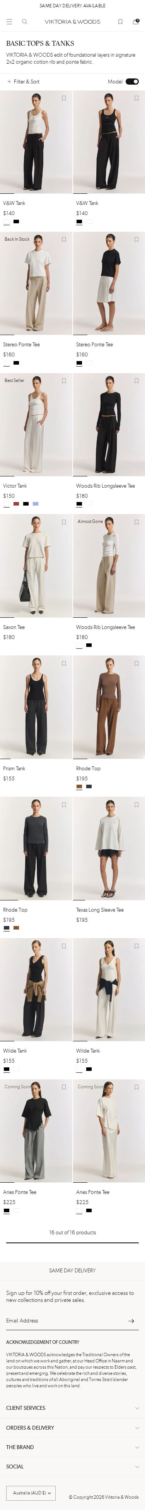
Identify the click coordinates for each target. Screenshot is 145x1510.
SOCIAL (15, 1467)
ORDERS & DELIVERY (30, 1428)
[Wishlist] (120, 22)
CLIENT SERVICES (25, 1408)
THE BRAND (20, 1447)
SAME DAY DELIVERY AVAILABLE (72, 6)
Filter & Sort (26, 82)
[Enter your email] (131, 1321)
